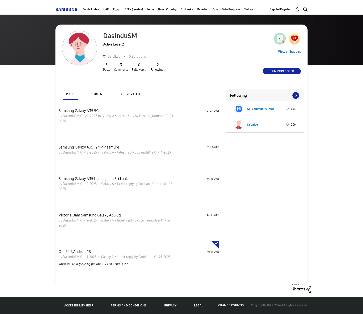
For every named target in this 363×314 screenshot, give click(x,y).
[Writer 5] (280, 38)
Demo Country (167, 9)
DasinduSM (71, 116)
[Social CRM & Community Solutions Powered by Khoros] (301, 288)
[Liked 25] (294, 38)
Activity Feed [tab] (130, 94)
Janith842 (146, 152)
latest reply (126, 116)
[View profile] (238, 108)
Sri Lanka (187, 9)
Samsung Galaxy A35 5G (79, 110)
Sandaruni (146, 257)
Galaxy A (108, 116)
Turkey (248, 9)
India (150, 9)
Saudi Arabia (91, 9)
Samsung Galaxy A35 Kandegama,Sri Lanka (94, 178)
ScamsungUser (150, 220)
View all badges (289, 51)
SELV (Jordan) (134, 9)
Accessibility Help (78, 305)
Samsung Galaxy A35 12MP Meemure (89, 147)
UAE (106, 9)
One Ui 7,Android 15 (75, 251)
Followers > (139, 67)
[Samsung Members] (66, 9)
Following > (157, 67)
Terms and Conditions (129, 305)
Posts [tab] (70, 94)
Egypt (117, 9)
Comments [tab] (97, 94)
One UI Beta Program (226, 9)
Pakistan (202, 9)
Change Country (231, 305)
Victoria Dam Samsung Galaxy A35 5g (90, 215)
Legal (198, 305)
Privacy (170, 305)
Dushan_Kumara (151, 116)
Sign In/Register (280, 9)
